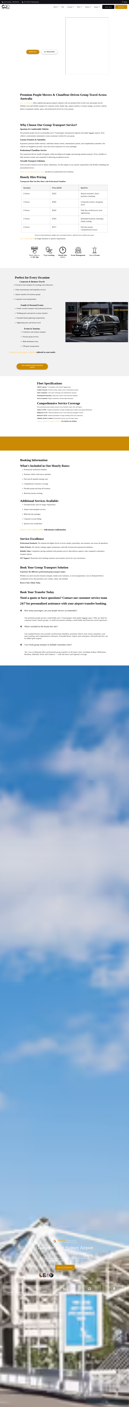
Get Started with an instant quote (32, 366)
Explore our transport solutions (22, 352)
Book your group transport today (32, 172)
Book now (33, 52)
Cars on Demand (26, 103)
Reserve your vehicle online (31, 530)
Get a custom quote (27, 239)
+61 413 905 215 (80, 1276)
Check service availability (49, 421)
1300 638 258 (63, 1276)
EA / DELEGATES (49, 52)
